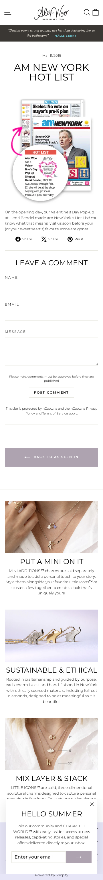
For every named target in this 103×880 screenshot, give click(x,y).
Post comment (51, 392)
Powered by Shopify (51, 875)
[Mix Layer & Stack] (51, 744)
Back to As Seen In (55, 457)
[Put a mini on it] (51, 527)
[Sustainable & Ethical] (51, 636)
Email (12, 304)
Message (15, 331)
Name (11, 277)
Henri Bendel (22, 217)
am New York (59, 217)
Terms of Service (55, 413)
